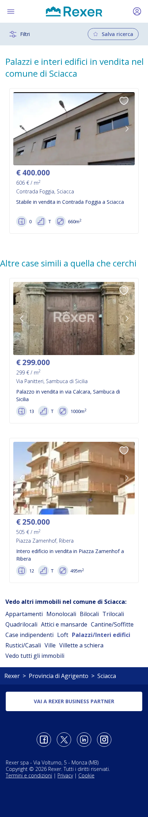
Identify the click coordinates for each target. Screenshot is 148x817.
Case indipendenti (29, 635)
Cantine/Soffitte (112, 624)
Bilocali (89, 614)
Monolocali (61, 614)
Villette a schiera (81, 645)
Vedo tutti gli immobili (34, 656)
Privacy (65, 775)
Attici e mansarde (64, 624)
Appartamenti (24, 614)
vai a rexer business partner (74, 701)
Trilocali (113, 614)
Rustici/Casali (23, 645)
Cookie (86, 775)
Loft (62, 635)
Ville (50, 645)
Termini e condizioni (29, 775)
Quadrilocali (21, 624)
